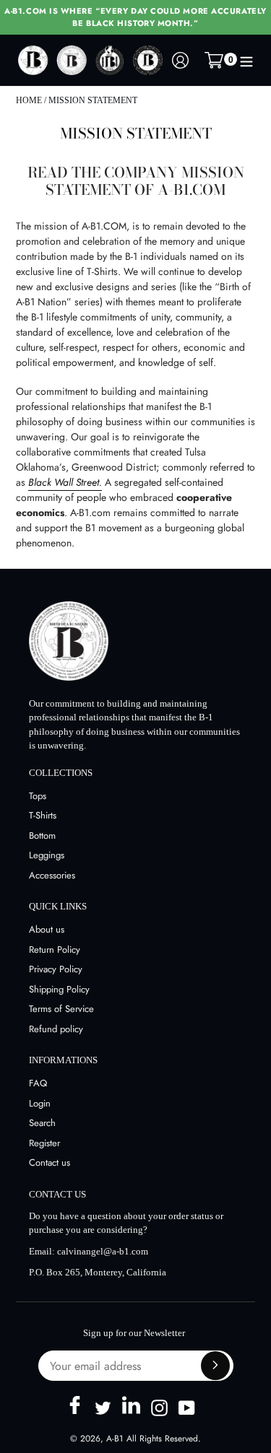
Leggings (46, 855)
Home (29, 100)
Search (42, 1123)
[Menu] (246, 60)
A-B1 (114, 1438)
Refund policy (56, 1029)
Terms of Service (61, 1009)
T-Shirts (42, 815)
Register (44, 1143)
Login (40, 1103)
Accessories (52, 875)
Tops (37, 796)
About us (46, 929)
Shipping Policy (59, 989)
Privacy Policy (55, 969)
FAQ (38, 1083)
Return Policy (54, 949)
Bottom (42, 835)
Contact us (49, 1162)
